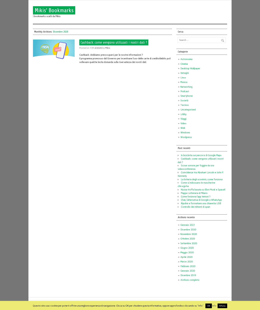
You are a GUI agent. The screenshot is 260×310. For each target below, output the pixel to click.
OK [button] (208, 306)
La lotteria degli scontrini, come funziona (202, 179)
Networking (186, 86)
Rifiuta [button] (222, 306)
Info (214, 305)
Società (184, 100)
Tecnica (184, 105)
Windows (185, 132)
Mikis (107, 48)
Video (183, 123)
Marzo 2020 (186, 261)
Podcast (184, 91)
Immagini (184, 73)
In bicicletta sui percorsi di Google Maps (201, 155)
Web (182, 128)
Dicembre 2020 (188, 229)
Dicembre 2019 (188, 275)
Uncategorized (188, 109)
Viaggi (183, 118)
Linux (183, 77)
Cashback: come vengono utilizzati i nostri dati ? (114, 42)
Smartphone (186, 96)
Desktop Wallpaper (190, 68)
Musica (183, 82)
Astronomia (186, 59)
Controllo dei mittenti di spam (195, 207)
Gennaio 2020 (187, 270)
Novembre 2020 (188, 234)
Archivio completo (189, 280)
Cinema (184, 64)
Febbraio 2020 (187, 266)
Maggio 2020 (187, 252)
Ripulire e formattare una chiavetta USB (201, 203)
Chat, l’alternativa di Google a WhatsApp (201, 200)
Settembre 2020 (188, 243)
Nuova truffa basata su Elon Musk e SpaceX (203, 189)
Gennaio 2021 (187, 225)
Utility (183, 114)
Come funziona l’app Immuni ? (195, 196)
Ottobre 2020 (187, 238)
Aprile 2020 (186, 257)
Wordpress (186, 137)
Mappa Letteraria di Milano (194, 193)
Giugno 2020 (187, 248)
